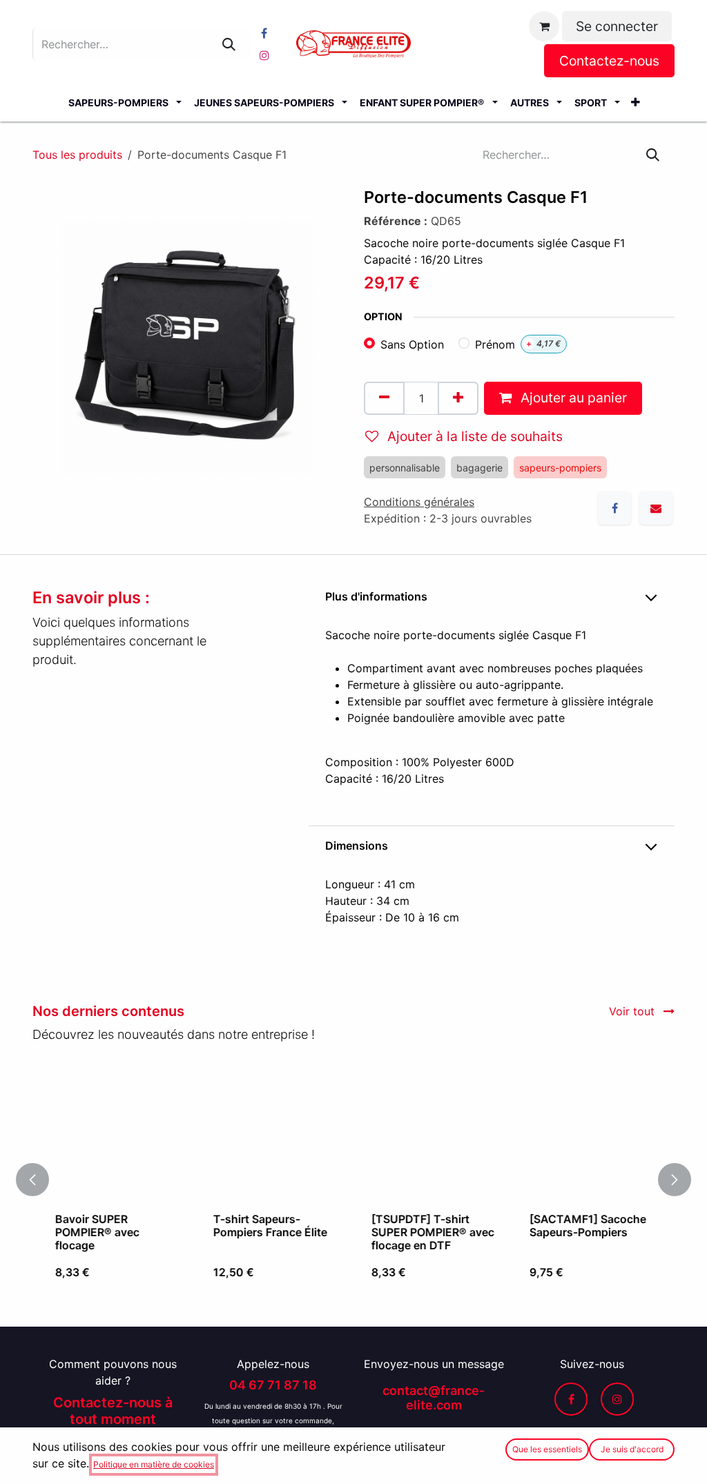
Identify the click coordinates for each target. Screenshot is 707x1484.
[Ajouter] (458, 398)
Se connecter (617, 26)
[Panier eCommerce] (544, 26)
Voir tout (633, 1011)
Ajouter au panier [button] (572, 397)
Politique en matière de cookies (153, 1464)
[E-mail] (655, 508)
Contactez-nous (609, 60)
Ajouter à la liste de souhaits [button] (473, 436)
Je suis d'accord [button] (632, 1449)
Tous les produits (77, 155)
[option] (353, 1180)
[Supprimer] (384, 398)
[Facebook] (264, 33)
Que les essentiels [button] (547, 1449)
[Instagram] (264, 55)
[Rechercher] (229, 44)
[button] (40, 1180)
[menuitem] (124, 102)
